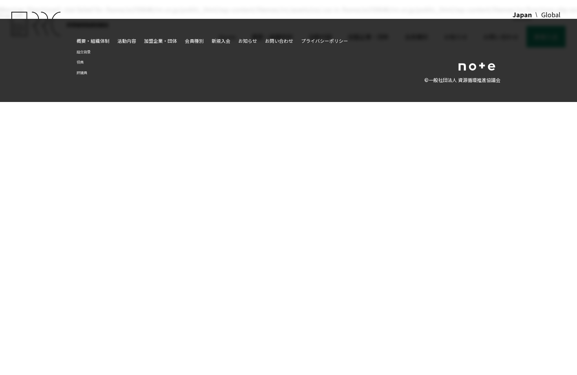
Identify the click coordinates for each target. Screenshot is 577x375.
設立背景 (84, 52)
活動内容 (126, 40)
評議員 (82, 72)
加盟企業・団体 (160, 40)
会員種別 (194, 40)
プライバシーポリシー (324, 40)
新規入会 (221, 40)
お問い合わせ (279, 40)
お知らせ (247, 40)
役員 (80, 62)
